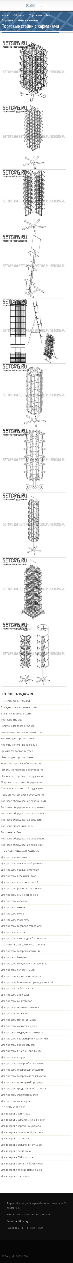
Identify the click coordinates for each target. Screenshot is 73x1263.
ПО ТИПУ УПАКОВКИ (13, 1107)
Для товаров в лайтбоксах (16, 1151)
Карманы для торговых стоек (17, 726)
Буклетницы (16, 78)
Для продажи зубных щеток (17, 988)
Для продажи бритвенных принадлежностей (27, 982)
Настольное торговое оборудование (22, 776)
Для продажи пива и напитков (18, 876)
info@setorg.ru (23, 1221)
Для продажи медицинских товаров (22, 1032)
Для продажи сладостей (15, 901)
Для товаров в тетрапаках (15, 1176)
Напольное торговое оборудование (22, 769)
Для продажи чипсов (13, 932)
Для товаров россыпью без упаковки (22, 1163)
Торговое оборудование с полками (21, 819)
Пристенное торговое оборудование (22, 794)
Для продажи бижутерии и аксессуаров (24, 963)
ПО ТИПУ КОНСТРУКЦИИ (16, 701)
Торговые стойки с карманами (41, 78)
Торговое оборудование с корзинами (23, 807)
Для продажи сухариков (15, 919)
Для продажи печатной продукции (21, 1051)
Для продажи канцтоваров (16, 1001)
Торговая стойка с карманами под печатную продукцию (34, 262)
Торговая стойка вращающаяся (34, 583)
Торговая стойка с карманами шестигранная (34, 389)
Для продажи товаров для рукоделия (22, 1069)
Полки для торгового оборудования (22, 788)
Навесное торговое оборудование (21, 763)
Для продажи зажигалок (15, 994)
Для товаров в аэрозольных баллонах (23, 1119)
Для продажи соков (12, 913)
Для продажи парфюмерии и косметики (24, 1038)
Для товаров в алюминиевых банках (22, 1170)
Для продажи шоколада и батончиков (23, 938)
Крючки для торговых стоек (17, 751)
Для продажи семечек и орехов (19, 894)
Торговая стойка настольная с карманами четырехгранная (34, 456)
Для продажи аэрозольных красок (21, 976)
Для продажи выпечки (14, 857)
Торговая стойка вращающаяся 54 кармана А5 (34, 519)
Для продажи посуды (13, 1057)
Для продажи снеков (13, 907)
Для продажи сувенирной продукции (23, 1082)
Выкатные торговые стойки (17, 713)
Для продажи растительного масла (21, 888)
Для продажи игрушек (14, 1013)
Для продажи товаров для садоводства (23, 1076)
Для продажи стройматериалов (19, 1094)
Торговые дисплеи (12, 719)
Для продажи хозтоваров (15, 1101)
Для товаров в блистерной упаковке (22, 1132)
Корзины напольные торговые (19, 744)
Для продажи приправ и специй (19, 882)
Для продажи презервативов (17, 1045)
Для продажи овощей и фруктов (20, 869)
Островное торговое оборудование (22, 782)
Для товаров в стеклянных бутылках (21, 1144)
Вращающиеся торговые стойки (20, 707)
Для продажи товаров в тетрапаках (21, 926)
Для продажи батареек (14, 957)
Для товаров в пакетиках (15, 1138)
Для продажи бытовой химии (18, 969)
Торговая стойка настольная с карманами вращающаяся (34, 68)
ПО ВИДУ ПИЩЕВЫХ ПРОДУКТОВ (21, 850)
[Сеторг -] (36, 6)
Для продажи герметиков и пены (20, 1007)
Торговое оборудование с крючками (22, 813)
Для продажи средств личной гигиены (23, 1088)
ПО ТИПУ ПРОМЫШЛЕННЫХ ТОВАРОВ (24, 944)
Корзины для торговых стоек (17, 738)
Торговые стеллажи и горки (17, 826)
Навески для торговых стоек (17, 757)
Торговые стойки (11, 832)
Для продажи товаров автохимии (20, 951)
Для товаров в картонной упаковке (21, 1126)
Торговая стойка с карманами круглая (34, 648)
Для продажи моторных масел (19, 1019)
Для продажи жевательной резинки (22, 863)
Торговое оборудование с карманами (23, 801)
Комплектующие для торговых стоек (22, 732)
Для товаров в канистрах (15, 1113)
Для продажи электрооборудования (22, 1063)
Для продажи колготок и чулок (19, 1026)
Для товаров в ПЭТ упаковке (17, 1157)
